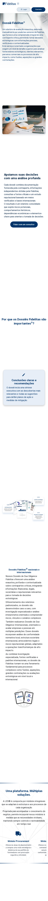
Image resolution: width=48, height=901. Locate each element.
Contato (38, 9)
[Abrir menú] (18, 3)
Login (25, 9)
